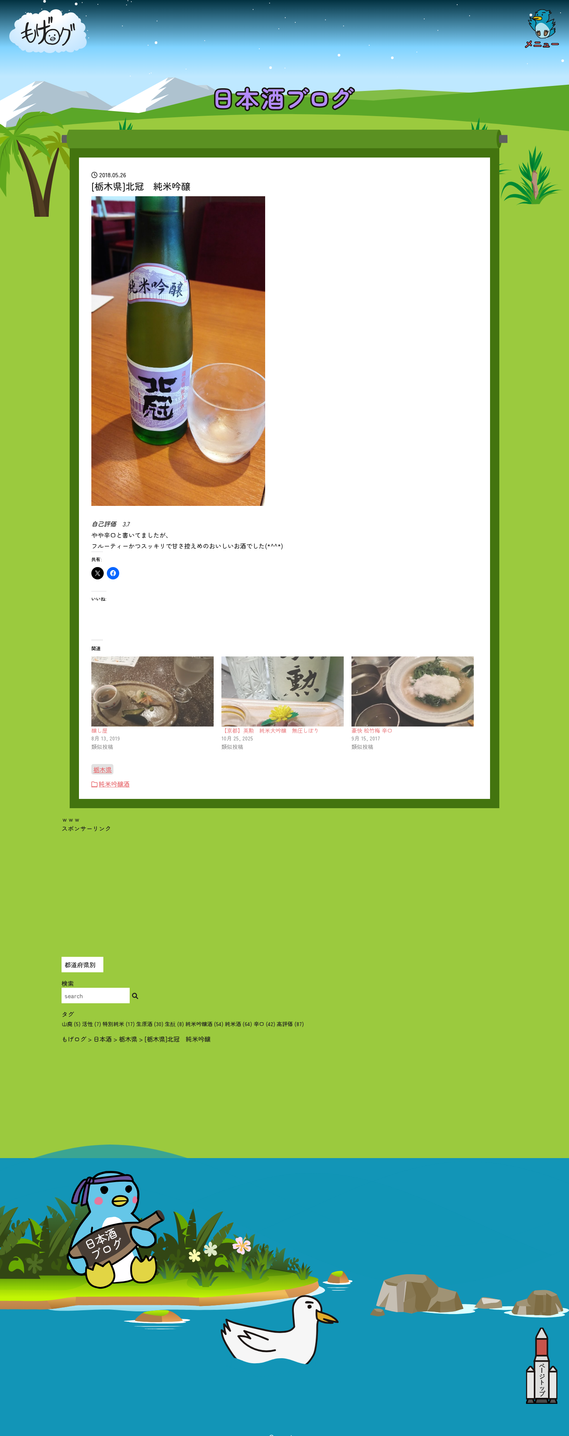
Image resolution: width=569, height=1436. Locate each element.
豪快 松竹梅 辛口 (371, 730)
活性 (91, 1024)
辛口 (264, 1024)
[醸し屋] (152, 691)
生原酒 (149, 1024)
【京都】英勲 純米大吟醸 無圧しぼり (270, 730)
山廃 (71, 1024)
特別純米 (119, 1024)
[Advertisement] (284, 887)
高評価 (290, 1024)
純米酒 (238, 1024)
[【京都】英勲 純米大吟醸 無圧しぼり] (282, 691)
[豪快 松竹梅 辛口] (412, 691)
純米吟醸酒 (114, 783)
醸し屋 (99, 730)
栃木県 (102, 769)
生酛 (174, 1024)
